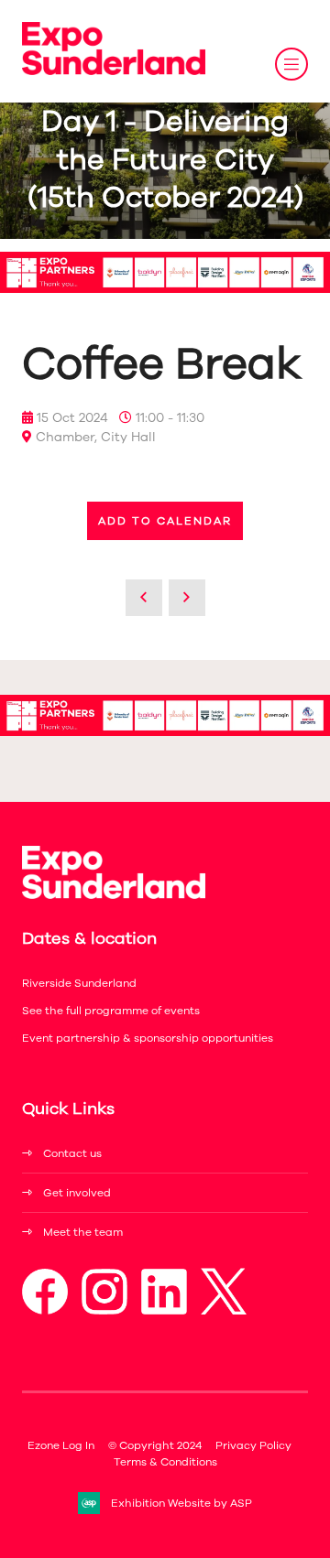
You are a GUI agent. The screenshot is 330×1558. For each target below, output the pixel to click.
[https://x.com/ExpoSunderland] (224, 1311)
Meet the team (83, 1232)
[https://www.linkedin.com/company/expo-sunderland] (164, 1311)
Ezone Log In (61, 1445)
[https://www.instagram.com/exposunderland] (104, 1311)
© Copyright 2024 (155, 1445)
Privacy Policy (253, 1445)
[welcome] (113, 71)
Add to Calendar (165, 521)
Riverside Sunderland (79, 983)
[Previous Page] (144, 597)
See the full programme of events (111, 1010)
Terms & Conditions (165, 1462)
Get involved (77, 1192)
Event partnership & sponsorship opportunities (147, 1038)
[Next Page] (187, 597)
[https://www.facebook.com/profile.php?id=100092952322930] (45, 1311)
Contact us (72, 1153)
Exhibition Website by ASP (181, 1503)
